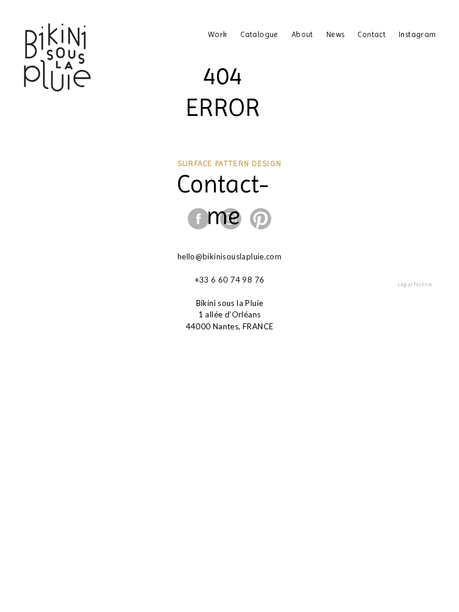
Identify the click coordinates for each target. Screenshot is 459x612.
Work (218, 34)
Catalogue (259, 34)
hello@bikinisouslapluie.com (230, 256)
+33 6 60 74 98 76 (230, 279)
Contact (371, 34)
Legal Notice (414, 283)
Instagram (417, 34)
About (302, 34)
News (335, 34)
